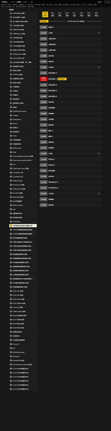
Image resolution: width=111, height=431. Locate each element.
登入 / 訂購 (107, 2)
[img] (4, 2)
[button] (23, 13)
